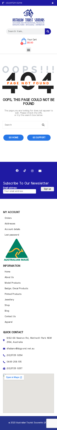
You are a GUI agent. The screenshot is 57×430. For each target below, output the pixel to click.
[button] (28, 49)
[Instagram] (32, 171)
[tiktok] (25, 171)
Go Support (39, 138)
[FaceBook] (17, 171)
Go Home (13, 138)
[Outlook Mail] (40, 171)
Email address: (10, 188)
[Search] (48, 31)
